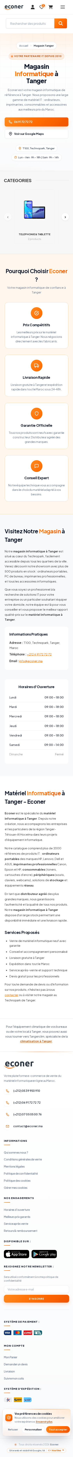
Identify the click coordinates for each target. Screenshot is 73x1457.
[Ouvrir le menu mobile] (63, 7)
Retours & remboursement (20, 1230)
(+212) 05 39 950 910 (26, 1090)
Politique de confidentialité (21, 1173)
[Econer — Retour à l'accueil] (13, 7)
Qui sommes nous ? (16, 1152)
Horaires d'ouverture (17, 1209)
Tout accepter (58, 1429)
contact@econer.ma (28, 1126)
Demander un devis (16, 1364)
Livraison (9, 1371)
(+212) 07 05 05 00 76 (27, 1114)
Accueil (23, 45)
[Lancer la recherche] (60, 23)
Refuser (13, 1429)
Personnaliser (33, 1429)
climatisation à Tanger (36, 1041)
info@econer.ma (30, 661)
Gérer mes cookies (15, 1187)
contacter (11, 995)
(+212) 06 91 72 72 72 (27, 1102)
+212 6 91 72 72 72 (39, 654)
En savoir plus (44, 1421)
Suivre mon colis (14, 1378)
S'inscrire (36, 1298)
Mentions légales (14, 1166)
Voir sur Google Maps (29, 133)
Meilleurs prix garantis (17, 1216)
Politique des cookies (17, 1180)
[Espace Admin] (32, 7)
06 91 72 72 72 (23, 121)
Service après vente (16, 1223)
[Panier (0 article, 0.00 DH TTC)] (50, 7)
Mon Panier (10, 1357)
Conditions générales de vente (23, 1159)
